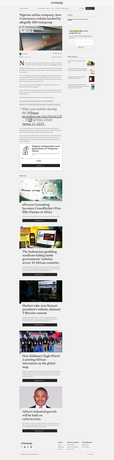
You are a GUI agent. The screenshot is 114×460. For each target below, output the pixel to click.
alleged (54, 65)
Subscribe (89, 8)
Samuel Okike (25, 53)
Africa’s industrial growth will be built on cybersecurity (39, 415)
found (26, 139)
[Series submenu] (54, 8)
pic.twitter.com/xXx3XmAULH (42, 116)
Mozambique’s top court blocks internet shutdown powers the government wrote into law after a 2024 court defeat (78, 86)
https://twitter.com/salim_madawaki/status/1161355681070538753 (36, 101)
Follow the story (38, 220)
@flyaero (33, 113)
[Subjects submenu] (50, 8)
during (45, 77)
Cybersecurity (59, 57)
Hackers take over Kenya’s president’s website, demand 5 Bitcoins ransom (41, 309)
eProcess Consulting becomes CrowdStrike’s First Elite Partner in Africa (41, 208)
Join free (82, 47)
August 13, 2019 (33, 124)
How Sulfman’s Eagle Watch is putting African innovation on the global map (43, 104)
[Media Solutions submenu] (69, 8)
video (39, 85)
